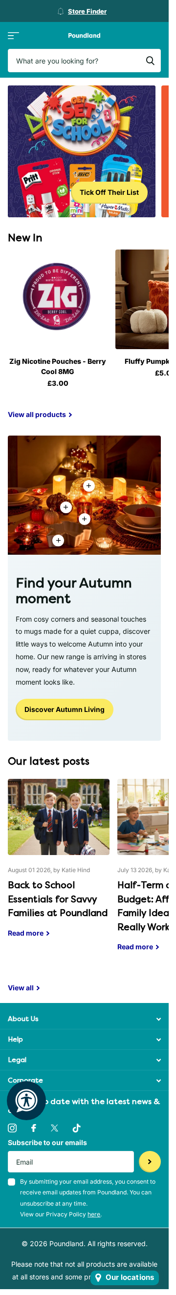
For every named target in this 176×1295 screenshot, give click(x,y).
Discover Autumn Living (64, 709)
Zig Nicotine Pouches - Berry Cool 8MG (57, 366)
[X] (54, 1128)
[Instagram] (12, 1128)
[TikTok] (77, 1128)
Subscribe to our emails (47, 1142)
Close (84, 1019)
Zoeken (150, 60)
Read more (84, 519)
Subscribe (150, 1162)
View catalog (13, 35)
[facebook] (33, 1128)
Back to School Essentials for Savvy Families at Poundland (59, 865)
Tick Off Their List (109, 192)
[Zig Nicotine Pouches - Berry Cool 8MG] (58, 299)
